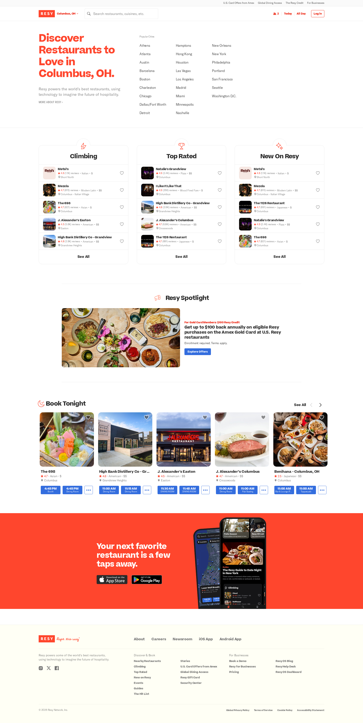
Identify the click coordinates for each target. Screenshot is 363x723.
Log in (318, 14)
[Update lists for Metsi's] (122, 173)
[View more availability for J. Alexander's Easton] (205, 490)
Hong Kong (184, 54)
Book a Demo (237, 661)
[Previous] (311, 405)
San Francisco (222, 79)
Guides (138, 688)
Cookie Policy (284, 710)
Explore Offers (198, 352)
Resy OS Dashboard (288, 672)
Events (138, 683)
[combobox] (121, 13)
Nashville (182, 113)
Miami (180, 96)
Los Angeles (185, 79)
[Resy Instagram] (41, 668)
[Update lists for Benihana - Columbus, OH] (321, 417)
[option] (181, 337)
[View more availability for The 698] (88, 490)
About (139, 639)
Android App (230, 639)
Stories (185, 661)
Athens (144, 45)
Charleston (147, 87)
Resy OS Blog (284, 661)
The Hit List (141, 694)
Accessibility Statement (310, 710)
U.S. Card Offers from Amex (238, 2)
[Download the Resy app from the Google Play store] (146, 579)
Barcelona (147, 71)
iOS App (206, 639)
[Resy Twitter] (49, 668)
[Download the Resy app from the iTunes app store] (112, 579)
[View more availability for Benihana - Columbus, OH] (322, 490)
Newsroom (182, 639)
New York (219, 54)
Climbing (140, 666)
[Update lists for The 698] (122, 207)
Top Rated (140, 672)
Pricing (234, 672)
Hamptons (183, 45)
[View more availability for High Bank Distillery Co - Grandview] (147, 490)
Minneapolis (185, 104)
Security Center (191, 683)
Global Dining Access (270, 2)
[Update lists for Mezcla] (122, 190)
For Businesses (315, 2)
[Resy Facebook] (57, 668)
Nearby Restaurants (147, 661)
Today (288, 14)
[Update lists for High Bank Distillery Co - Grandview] (122, 241)
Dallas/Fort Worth (152, 104)
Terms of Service (263, 710)
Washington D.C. (224, 96)
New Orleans (221, 45)
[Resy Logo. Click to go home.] (47, 13)
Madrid (181, 87)
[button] (83, 154)
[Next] (320, 405)
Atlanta (144, 54)
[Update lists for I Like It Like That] (220, 190)
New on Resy (142, 677)
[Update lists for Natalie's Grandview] (220, 173)
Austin (144, 62)
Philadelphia (221, 62)
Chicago (145, 96)
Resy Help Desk (286, 666)
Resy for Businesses (242, 666)
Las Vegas (183, 71)
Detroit (144, 113)
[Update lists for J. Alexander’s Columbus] (220, 224)
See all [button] (83, 256)
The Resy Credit (294, 2)
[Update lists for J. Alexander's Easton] (122, 224)
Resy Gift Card (190, 677)
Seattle (217, 87)
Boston (144, 79)
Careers (158, 639)
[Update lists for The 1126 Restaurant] (220, 241)
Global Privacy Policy (237, 710)
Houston (182, 62)
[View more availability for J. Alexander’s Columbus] (264, 490)
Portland (218, 71)
